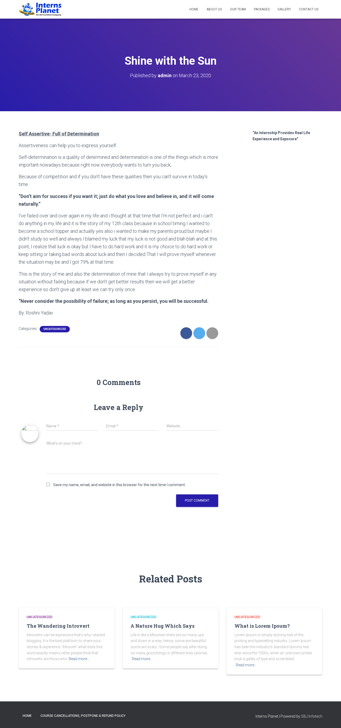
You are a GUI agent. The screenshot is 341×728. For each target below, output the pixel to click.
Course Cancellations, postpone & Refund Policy (82, 716)
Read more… (79, 659)
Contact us (308, 9)
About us (214, 9)
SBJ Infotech (311, 716)
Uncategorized (54, 329)
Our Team (238, 9)
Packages (262, 9)
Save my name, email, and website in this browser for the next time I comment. (119, 485)
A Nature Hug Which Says (162, 626)
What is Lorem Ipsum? (262, 626)
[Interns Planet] (40, 9)
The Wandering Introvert (58, 626)
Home (193, 9)
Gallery (284, 9)
